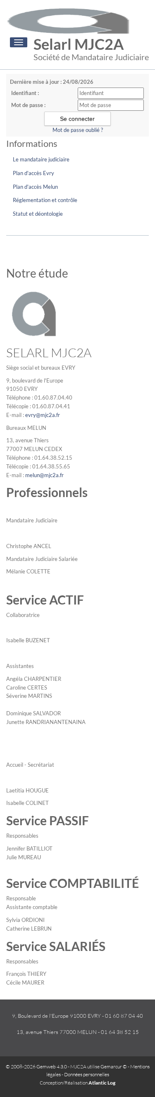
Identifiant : (25, 93)
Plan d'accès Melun (35, 186)
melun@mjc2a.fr (44, 475)
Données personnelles (86, 1074)
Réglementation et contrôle (45, 200)
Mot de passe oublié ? (77, 130)
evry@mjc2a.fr (42, 415)
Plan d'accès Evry (33, 173)
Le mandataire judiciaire (41, 159)
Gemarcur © (113, 1066)
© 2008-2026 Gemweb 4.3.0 (36, 1066)
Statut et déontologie (38, 213)
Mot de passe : (28, 105)
